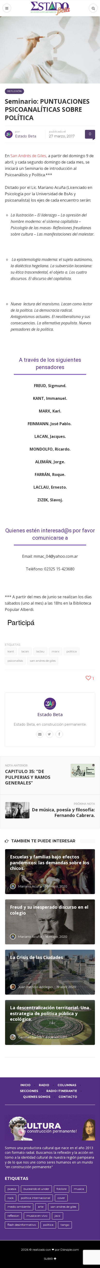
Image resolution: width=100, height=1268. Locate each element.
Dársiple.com (69, 1249)
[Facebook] (59, 734)
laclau (40, 651)
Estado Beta (25, 136)
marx (55, 651)
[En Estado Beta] (50, 8)
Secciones (29, 1091)
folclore (62, 1189)
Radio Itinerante (61, 1091)
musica (79, 1189)
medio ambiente (19, 1206)
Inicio (25, 1085)
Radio (44, 1085)
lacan (25, 651)
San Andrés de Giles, (28, 155)
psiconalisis (15, 660)
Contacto (67, 1097)
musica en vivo (36, 1215)
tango (65, 1225)
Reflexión (14, 91)
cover (61, 1198)
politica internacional (35, 1198)
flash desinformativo (22, 1225)
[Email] (39, 734)
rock (11, 1198)
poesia (12, 1189)
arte (40, 1206)
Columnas (67, 1085)
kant (11, 651)
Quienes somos (36, 1097)
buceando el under (36, 1189)
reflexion (13, 1215)
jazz (57, 1215)
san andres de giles (43, 660)
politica (72, 651)
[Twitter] (49, 734)
